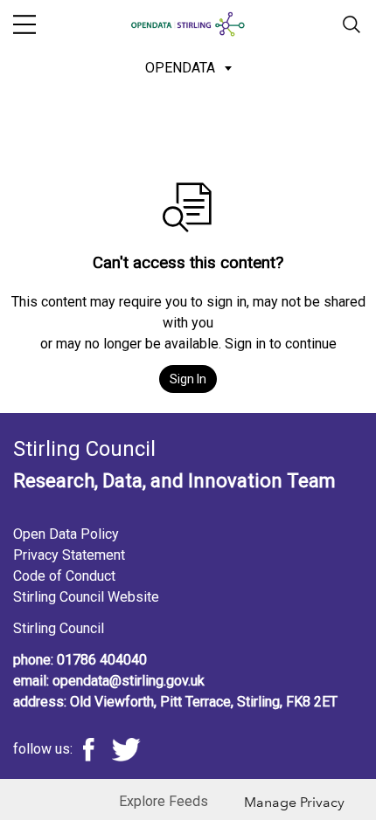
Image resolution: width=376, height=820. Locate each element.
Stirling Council (58, 628)
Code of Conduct (64, 576)
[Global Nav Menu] (24, 24)
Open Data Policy (66, 534)
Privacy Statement (69, 555)
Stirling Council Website (86, 597)
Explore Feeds (163, 801)
